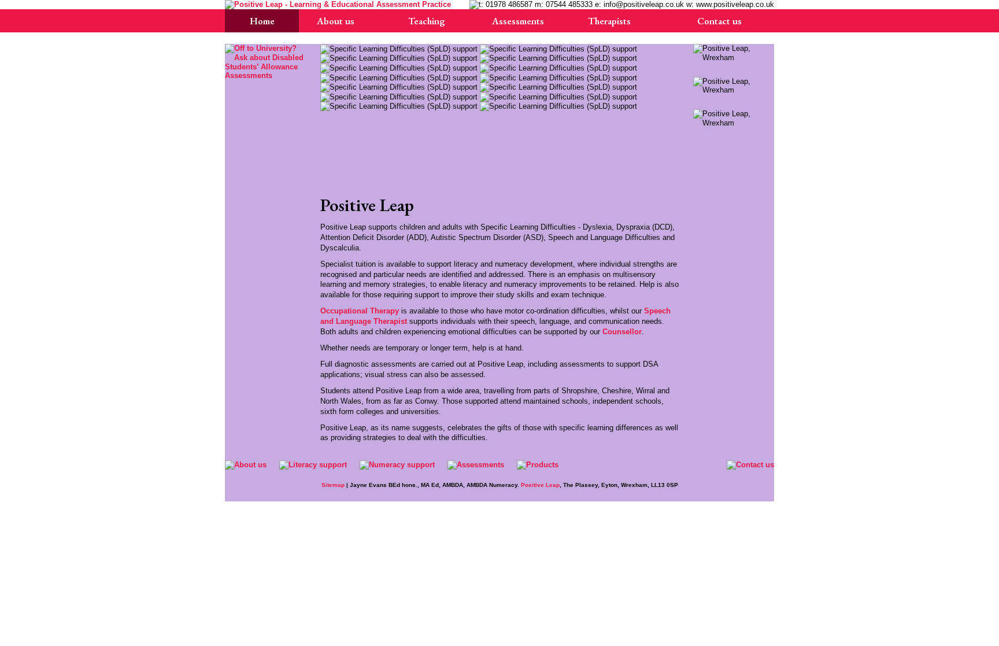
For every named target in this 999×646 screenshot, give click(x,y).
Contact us (719, 20)
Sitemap (333, 485)
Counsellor (622, 331)
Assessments (518, 20)
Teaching (426, 20)
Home (262, 20)
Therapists (609, 20)
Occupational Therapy (359, 311)
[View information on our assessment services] (265, 61)
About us (335, 20)
